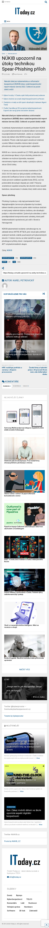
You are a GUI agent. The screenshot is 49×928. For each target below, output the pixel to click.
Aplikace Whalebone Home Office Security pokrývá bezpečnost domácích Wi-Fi (24, 354)
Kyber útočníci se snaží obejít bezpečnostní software (24, 99)
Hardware (28, 907)
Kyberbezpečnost (14, 899)
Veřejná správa (13, 907)
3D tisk (22, 911)
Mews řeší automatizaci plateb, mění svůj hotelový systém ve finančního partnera (22, 780)
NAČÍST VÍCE (24, 669)
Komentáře (11, 807)
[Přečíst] (24, 309)
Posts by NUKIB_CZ (12, 841)
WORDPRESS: (17, 386)
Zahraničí (33, 911)
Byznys (9, 737)
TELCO (29, 899)
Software (11, 911)
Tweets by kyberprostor (13, 716)
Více (38, 758)
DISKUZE (26, 386)
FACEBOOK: (7, 386)
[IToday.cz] (24, 15)
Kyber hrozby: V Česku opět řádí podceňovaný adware (24, 95)
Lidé (22, 903)
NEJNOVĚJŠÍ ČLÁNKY (14, 397)
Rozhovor (32, 903)
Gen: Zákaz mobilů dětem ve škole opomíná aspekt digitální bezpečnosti (23, 813)
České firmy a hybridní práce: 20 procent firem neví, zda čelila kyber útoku (37, 371)
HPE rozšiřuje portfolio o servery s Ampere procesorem (12, 370)
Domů (9, 895)
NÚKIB (9, 250)
